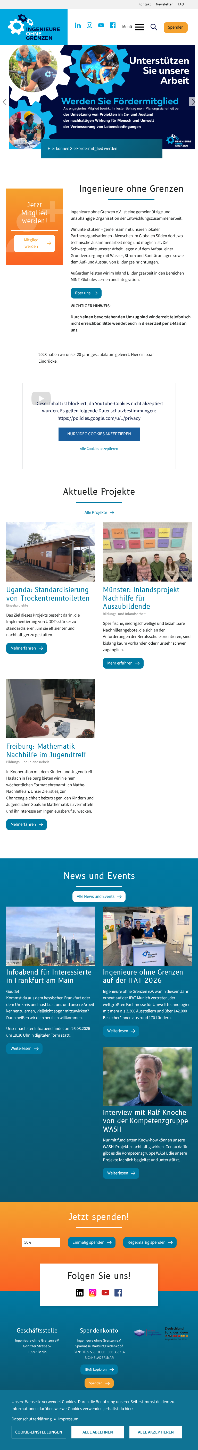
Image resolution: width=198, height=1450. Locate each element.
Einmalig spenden (88, 1242)
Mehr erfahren (23, 648)
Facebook (113, 25)
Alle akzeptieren (156, 1432)
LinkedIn (78, 25)
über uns (82, 293)
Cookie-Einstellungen (38, 1432)
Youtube (101, 25)
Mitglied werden (31, 243)
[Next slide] (193, 101)
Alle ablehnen (97, 1432)
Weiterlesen (21, 1048)
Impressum (68, 1419)
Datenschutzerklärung (32, 1419)
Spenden (176, 27)
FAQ (181, 4)
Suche (154, 27)
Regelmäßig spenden (147, 1242)
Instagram (89, 25)
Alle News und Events (95, 896)
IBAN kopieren (96, 1369)
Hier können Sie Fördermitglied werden (82, 149)
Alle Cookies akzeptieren (99, 448)
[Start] (34, 27)
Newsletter (164, 4)
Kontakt (144, 4)
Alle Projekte (96, 512)
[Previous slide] (4, 101)
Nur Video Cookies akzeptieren (99, 434)
